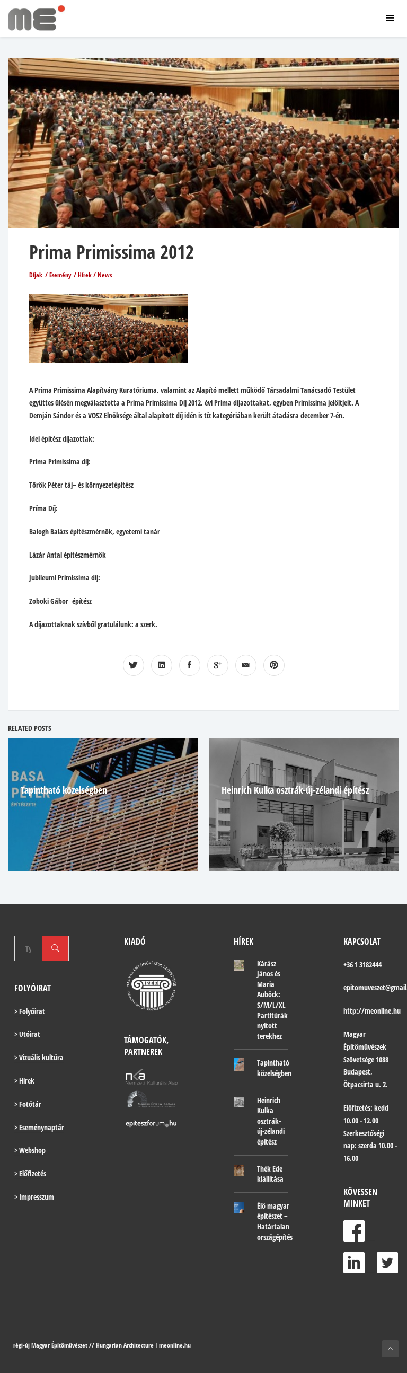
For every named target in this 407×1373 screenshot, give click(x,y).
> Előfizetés (30, 1173)
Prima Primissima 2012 (111, 251)
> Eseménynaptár (39, 1127)
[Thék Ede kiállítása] (239, 1170)
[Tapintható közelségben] (239, 1064)
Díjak (35, 274)
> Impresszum (34, 1197)
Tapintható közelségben (64, 790)
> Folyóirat (29, 1011)
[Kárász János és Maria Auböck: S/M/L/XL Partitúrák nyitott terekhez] (239, 964)
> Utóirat (27, 1034)
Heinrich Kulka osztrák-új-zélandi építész (295, 790)
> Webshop (30, 1150)
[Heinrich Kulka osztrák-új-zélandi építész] (239, 1101)
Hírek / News (95, 274)
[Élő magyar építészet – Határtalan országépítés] (239, 1207)
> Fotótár (27, 1104)
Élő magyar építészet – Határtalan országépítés (275, 1221)
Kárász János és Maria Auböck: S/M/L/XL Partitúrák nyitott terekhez (272, 999)
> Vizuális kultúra (39, 1057)
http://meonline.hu (372, 1011)
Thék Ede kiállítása (270, 1174)
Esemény (60, 274)
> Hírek (24, 1081)
